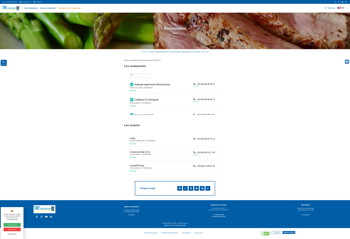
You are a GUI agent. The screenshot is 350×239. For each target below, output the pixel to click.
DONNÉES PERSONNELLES (169, 233)
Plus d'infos (3, 64)
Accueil (151, 52)
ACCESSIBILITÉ (186, 233)
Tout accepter (12, 225)
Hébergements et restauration (191, 52)
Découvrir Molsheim (48, 8)
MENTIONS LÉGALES (151, 233)
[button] (179, 188)
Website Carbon (289, 232)
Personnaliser (12, 234)
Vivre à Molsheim (31, 8)
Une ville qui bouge (175, 52)
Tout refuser (12, 229)
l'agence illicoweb (180, 225)
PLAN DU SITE (198, 233)
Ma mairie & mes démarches (70, 8)
